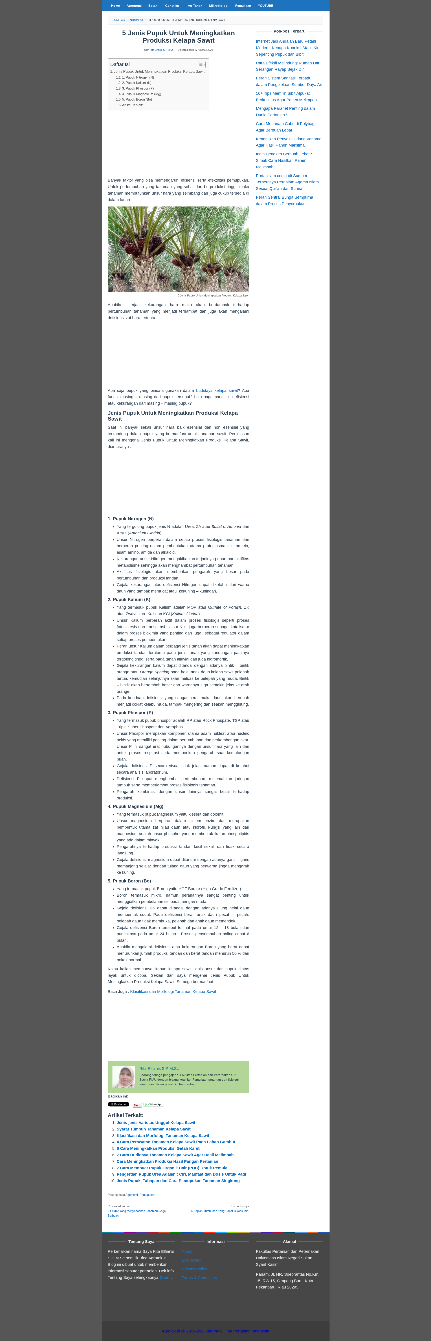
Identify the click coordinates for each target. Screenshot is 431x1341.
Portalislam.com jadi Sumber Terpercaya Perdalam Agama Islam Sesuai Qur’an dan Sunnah (287, 182)
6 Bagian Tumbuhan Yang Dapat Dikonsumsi (220, 1209)
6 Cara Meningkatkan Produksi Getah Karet (158, 1148)
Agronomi (131, 1194)
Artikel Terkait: (132, 105)
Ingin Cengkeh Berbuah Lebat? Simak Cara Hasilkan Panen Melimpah (284, 160)
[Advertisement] (178, 145)
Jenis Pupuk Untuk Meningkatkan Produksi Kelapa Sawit (159, 71)
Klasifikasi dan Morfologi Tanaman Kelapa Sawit (173, 991)
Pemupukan (147, 1194)
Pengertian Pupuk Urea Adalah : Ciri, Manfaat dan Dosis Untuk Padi (181, 1174)
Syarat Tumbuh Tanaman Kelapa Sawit (154, 1129)
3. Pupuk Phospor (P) (138, 88)
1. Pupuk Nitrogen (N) (138, 77)
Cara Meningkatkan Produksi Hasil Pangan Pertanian (167, 1161)
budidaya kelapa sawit (217, 390)
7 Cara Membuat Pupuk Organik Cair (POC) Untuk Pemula (172, 1168)
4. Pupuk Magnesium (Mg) (141, 94)
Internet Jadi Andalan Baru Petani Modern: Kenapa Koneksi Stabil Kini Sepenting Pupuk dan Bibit (288, 47)
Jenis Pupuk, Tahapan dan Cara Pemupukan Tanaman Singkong (178, 1181)
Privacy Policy (194, 1269)
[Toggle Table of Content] (199, 64)
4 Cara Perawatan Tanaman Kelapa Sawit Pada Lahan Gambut (176, 1142)
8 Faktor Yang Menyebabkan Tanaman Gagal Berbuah (137, 1211)
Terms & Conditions (199, 1277)
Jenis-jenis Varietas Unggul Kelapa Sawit (156, 1122)
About (187, 1251)
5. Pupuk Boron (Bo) (137, 99)
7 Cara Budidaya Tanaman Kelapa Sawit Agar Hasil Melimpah (175, 1155)
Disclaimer (191, 1260)
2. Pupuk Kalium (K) (137, 83)
